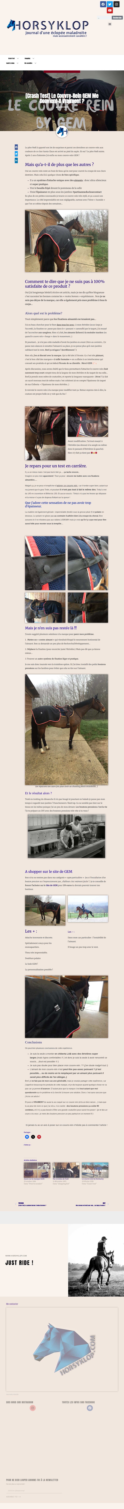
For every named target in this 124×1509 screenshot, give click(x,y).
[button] (110, 24)
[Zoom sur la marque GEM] (37, 1170)
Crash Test (11, 58)
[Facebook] (103, 4)
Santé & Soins (10, 63)
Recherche (117, 17)
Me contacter (12, 1304)
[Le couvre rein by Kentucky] (95, 1170)
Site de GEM (52, 885)
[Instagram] (116, 4)
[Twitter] (110, 4)
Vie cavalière (28, 63)
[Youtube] (110, 10)
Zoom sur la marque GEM (34, 1179)
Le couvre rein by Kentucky (93, 1179)
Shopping (27, 58)
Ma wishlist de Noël (61, 1179)
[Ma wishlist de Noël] (66, 1170)
